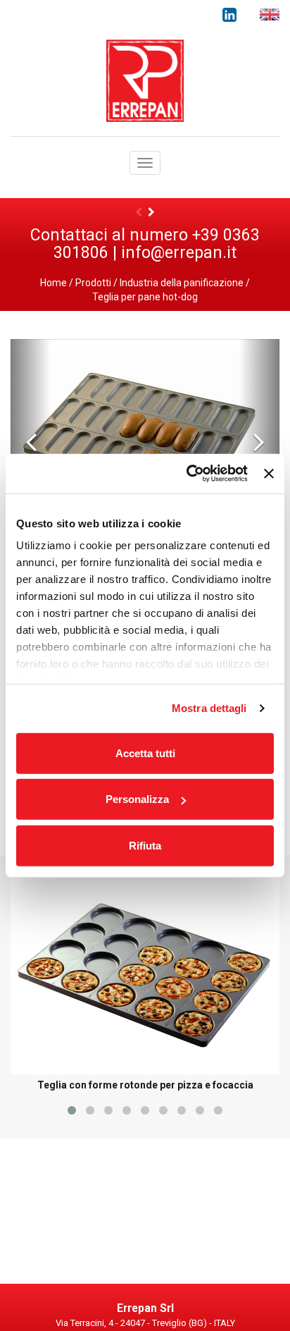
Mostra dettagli (209, 708)
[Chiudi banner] (269, 474)
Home (53, 282)
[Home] (145, 79)
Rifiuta (145, 845)
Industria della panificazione (182, 282)
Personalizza (137, 799)
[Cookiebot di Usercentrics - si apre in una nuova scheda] (188, 474)
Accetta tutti (145, 753)
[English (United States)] (269, 14)
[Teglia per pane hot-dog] (145, 440)
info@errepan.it (179, 252)
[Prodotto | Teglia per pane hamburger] (151, 212)
